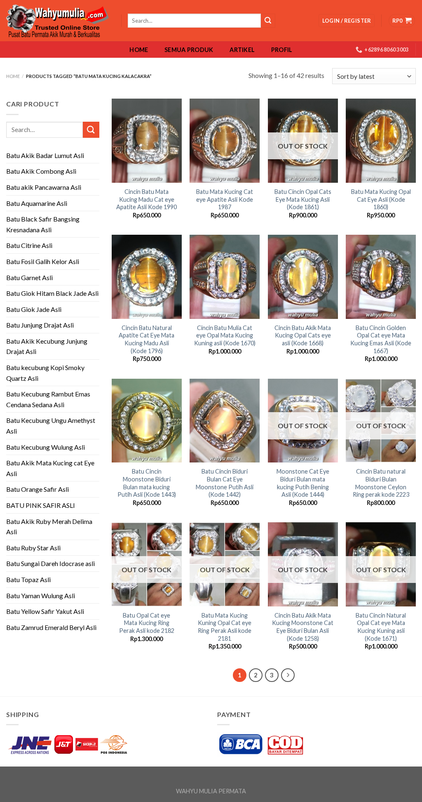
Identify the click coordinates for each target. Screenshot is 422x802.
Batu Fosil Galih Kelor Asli (42, 261)
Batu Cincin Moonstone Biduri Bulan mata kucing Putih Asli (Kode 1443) (146, 483)
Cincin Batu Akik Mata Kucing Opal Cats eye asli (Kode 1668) (302, 335)
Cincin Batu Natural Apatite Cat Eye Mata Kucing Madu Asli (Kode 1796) (146, 339)
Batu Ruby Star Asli (33, 548)
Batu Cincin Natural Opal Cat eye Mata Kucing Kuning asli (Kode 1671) (381, 627)
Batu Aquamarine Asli (36, 203)
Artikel (242, 50)
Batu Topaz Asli (28, 579)
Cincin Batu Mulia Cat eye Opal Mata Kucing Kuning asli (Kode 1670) (225, 335)
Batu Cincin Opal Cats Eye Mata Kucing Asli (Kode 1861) (302, 199)
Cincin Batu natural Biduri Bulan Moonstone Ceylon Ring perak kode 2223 (381, 483)
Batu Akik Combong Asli (41, 171)
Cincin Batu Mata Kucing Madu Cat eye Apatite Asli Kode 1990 (146, 199)
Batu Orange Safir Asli (37, 489)
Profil (282, 50)
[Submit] (91, 130)
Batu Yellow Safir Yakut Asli (45, 611)
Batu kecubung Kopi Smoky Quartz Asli (45, 372)
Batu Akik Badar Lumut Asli (45, 155)
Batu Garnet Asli (29, 277)
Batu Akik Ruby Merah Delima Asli (49, 526)
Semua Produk (188, 50)
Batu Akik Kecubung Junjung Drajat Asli (46, 346)
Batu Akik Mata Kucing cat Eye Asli (50, 468)
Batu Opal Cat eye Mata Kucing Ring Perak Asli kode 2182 (146, 623)
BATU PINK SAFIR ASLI (41, 505)
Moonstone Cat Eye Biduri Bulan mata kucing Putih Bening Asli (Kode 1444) (303, 483)
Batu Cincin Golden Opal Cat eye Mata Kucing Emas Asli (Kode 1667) (380, 339)
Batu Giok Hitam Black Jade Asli (52, 293)
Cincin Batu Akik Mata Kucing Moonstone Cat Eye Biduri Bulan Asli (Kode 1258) (302, 627)
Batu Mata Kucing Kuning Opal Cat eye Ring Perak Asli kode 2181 (224, 627)
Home (138, 50)
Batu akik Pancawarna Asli (43, 187)
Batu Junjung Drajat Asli (40, 325)
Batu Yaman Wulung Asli (40, 595)
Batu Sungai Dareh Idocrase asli (50, 563)
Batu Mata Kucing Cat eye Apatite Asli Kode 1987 (224, 199)
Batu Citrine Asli (29, 245)
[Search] (268, 21)
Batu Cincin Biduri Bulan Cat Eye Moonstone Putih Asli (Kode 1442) (224, 483)
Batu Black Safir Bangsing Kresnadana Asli (43, 224)
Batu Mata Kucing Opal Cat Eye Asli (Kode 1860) (381, 199)
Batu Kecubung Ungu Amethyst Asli (50, 425)
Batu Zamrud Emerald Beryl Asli (51, 627)
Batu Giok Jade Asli (33, 309)
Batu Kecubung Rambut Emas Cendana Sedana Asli (48, 399)
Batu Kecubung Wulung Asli (45, 447)
